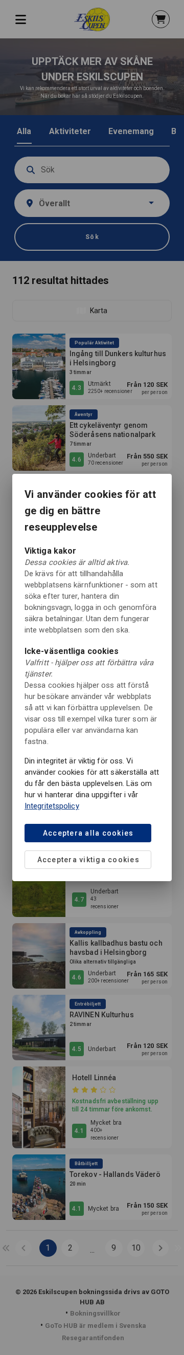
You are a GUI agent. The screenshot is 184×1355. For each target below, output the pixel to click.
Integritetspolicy (52, 806)
